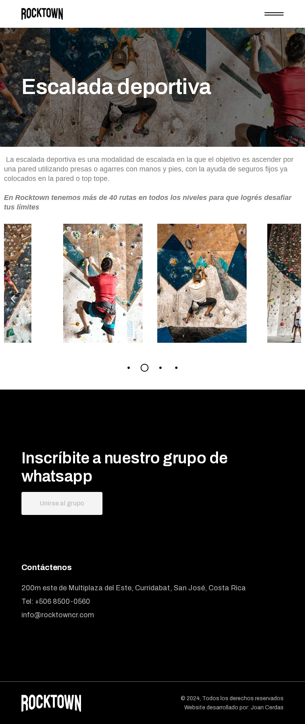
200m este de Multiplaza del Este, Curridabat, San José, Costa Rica (133, 588)
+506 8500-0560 (62, 601)
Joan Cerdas (267, 708)
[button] (13, 299)
